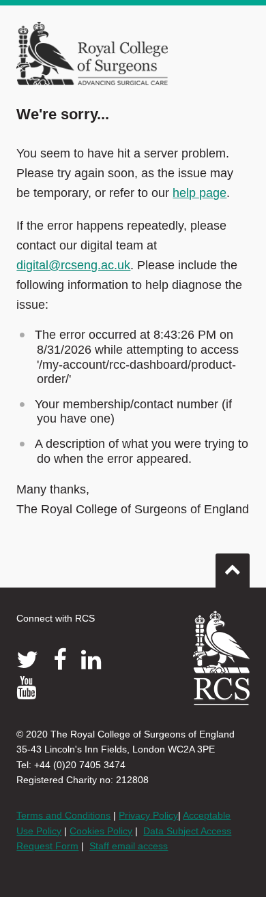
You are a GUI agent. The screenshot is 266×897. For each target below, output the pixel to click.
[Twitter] (27, 660)
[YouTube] (26, 688)
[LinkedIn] (91, 660)
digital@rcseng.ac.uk (73, 265)
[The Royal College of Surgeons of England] (92, 52)
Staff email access (128, 845)
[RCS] (221, 658)
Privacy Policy (148, 815)
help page (199, 193)
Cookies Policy (101, 830)
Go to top (233, 570)
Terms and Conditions (63, 815)
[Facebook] (59, 660)
